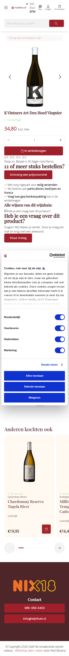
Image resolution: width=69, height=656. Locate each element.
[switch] (60, 328)
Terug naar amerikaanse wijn (25, 38)
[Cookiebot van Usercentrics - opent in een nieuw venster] (49, 255)
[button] (9, 77)
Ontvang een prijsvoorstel (28, 175)
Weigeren (34, 397)
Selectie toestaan (34, 386)
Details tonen (49, 364)
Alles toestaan (34, 375)
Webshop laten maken (29, 650)
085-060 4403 (34, 608)
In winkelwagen (35, 151)
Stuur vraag (18, 238)
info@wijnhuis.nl (34, 619)
